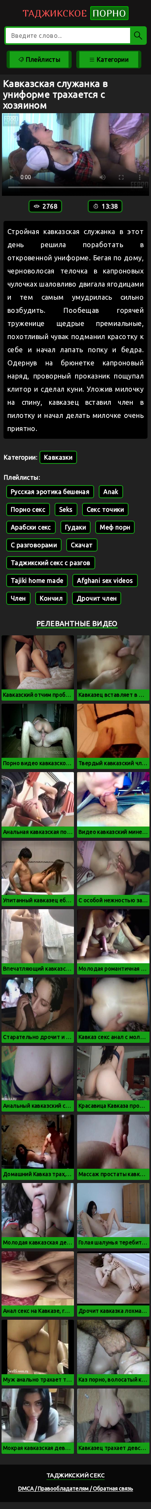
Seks (66, 509)
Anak (110, 491)
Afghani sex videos (105, 580)
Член (18, 598)
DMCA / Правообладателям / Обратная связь (75, 1488)
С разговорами (34, 544)
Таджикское (74, 13)
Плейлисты (42, 59)
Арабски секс (31, 527)
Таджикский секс (75, 1475)
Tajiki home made (37, 580)
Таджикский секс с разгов (51, 562)
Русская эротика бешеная (50, 491)
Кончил (51, 598)
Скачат (82, 544)
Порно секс (28, 509)
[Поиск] (138, 35)
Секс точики (105, 509)
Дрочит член (97, 598)
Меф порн (115, 527)
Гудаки (75, 527)
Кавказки (58, 457)
